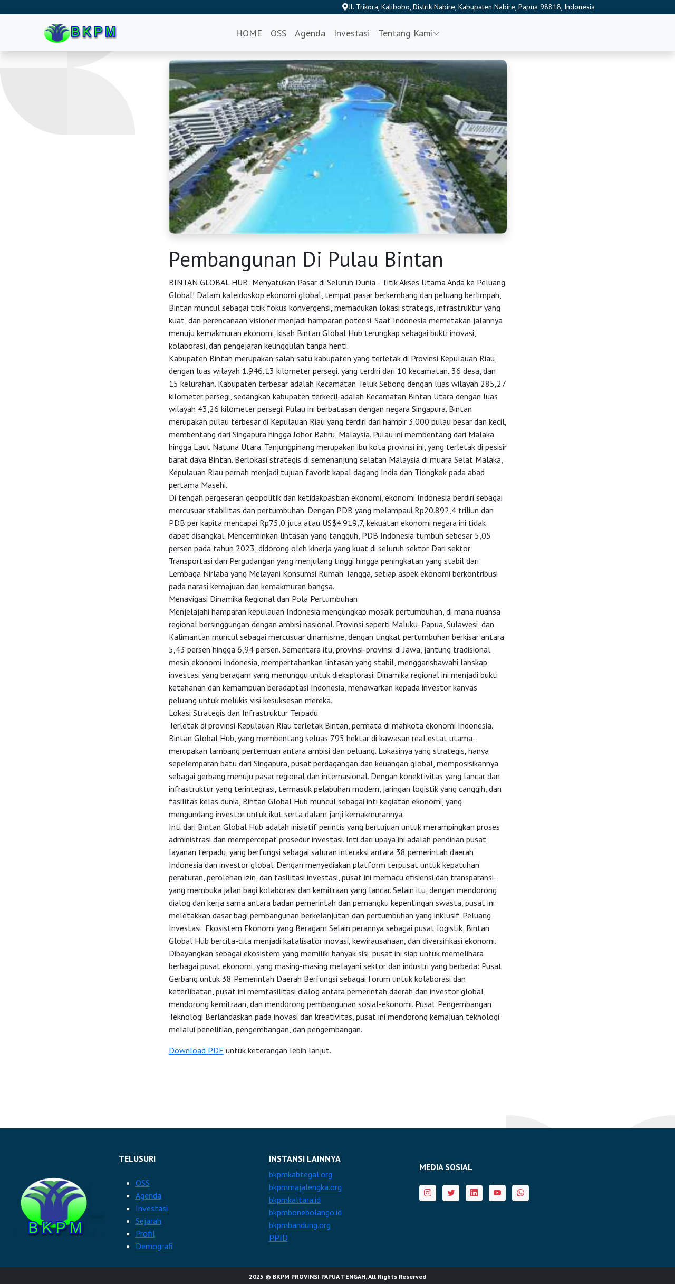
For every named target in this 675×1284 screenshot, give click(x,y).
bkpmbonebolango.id (305, 1212)
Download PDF (196, 1050)
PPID (278, 1237)
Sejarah (148, 1220)
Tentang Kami (405, 33)
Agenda (310, 33)
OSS (278, 33)
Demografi (154, 1246)
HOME (249, 33)
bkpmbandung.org (300, 1225)
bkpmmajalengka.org (305, 1187)
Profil (145, 1233)
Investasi (352, 33)
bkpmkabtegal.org (300, 1174)
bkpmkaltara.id (295, 1199)
